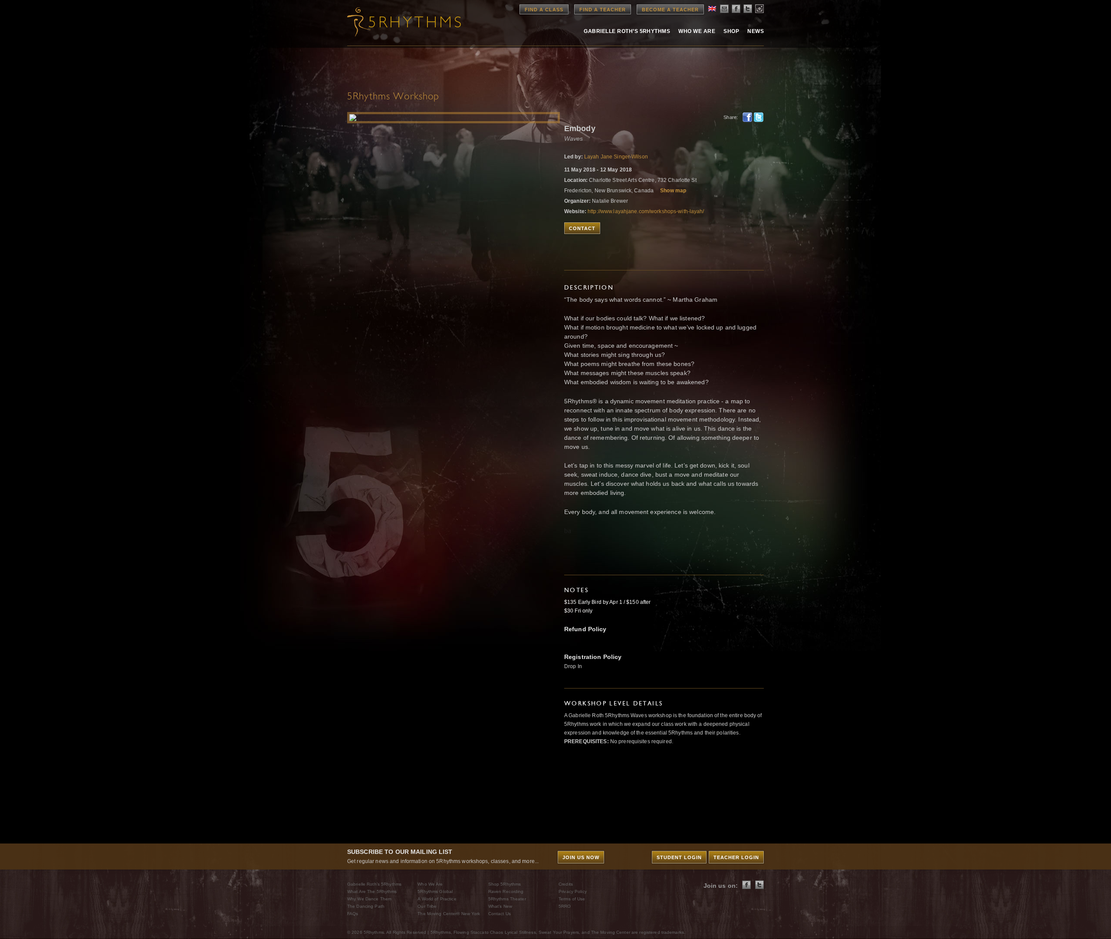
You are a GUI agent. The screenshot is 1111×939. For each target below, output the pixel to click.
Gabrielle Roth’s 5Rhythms (374, 884)
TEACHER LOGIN (736, 857)
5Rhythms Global (435, 891)
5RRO (565, 906)
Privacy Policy (573, 891)
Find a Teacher (602, 9)
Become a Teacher (670, 9)
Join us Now (580, 857)
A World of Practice (436, 898)
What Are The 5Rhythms (372, 891)
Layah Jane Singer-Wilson (616, 157)
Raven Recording (506, 891)
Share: (730, 117)
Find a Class (544, 9)
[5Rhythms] (395, 22)
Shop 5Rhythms (504, 884)
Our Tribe (427, 906)
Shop (731, 31)
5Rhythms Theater (507, 898)
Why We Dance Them (369, 898)
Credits (566, 884)
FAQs (352, 913)
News (755, 31)
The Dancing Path (366, 906)
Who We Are (696, 31)
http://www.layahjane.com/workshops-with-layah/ (646, 211)
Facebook (747, 117)
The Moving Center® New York (448, 913)
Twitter (758, 117)
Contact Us (499, 913)
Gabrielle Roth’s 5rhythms (627, 31)
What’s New (500, 906)
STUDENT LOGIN (679, 857)
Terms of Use (572, 898)
